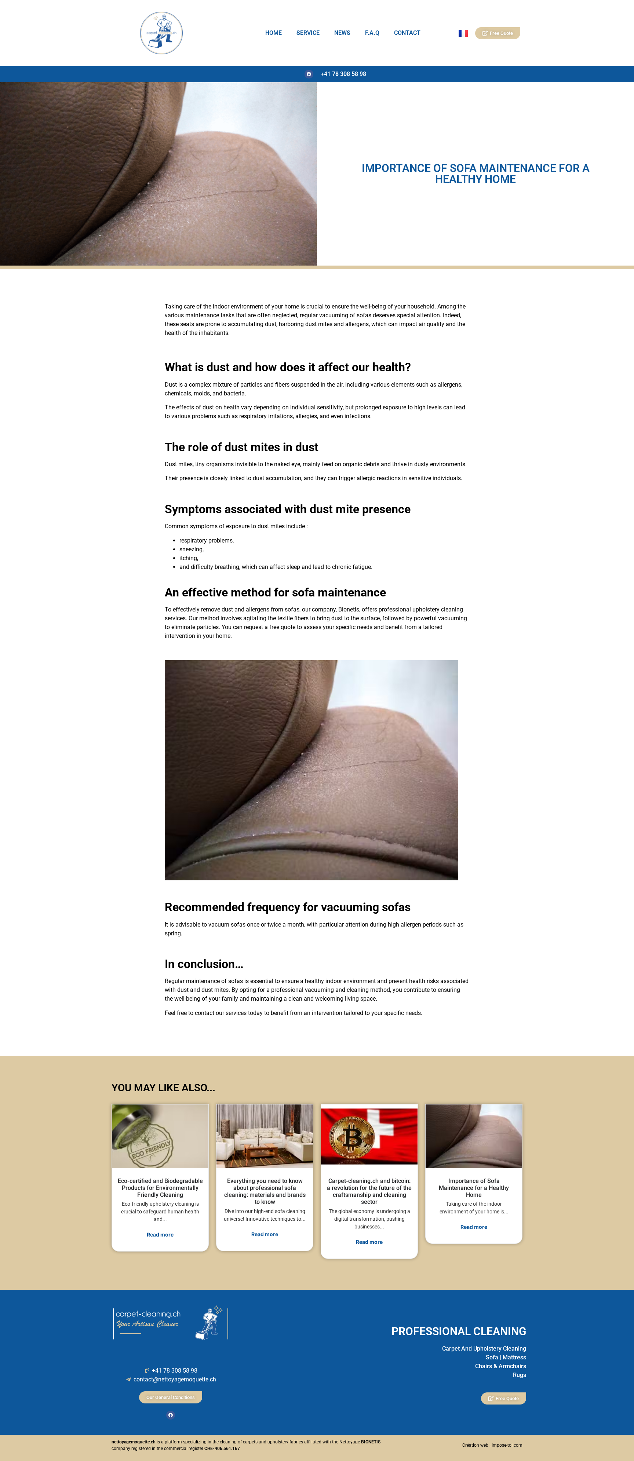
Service (308, 32)
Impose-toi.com (507, 1445)
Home (273, 32)
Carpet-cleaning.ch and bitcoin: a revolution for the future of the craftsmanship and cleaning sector (369, 1191)
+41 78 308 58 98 (343, 73)
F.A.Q (372, 32)
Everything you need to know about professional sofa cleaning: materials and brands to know (265, 1191)
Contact (407, 32)
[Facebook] (309, 74)
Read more (160, 1234)
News (342, 32)
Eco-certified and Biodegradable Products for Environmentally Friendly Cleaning (160, 1187)
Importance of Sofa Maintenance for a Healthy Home (474, 1187)
